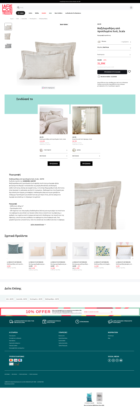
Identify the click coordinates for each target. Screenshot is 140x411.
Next (133, 259)
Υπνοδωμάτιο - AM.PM (36, 299)
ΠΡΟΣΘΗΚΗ (54, 164)
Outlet (44, 13)
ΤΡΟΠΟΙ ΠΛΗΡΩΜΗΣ (33, 374)
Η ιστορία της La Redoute (15, 338)
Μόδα (37, 13)
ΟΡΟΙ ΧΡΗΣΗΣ (14, 374)
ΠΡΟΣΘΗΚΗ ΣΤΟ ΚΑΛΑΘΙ (112, 72)
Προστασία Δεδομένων (14, 343)
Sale (50, 13)
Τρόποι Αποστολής (63, 343)
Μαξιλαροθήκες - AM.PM (52, 299)
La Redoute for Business (73, 13)
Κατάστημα (111, 335)
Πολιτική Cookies (13, 345)
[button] (18, 8)
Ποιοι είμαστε (12, 335)
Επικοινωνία (61, 335)
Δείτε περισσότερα (37, 224)
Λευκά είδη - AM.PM (21, 299)
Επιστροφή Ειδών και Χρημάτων (16, 348)
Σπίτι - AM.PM (9, 299)
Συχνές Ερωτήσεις (63, 338)
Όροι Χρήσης (12, 340)
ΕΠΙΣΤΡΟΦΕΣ (7, 374)
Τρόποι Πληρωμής (63, 345)
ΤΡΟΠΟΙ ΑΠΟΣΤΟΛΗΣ (23, 374)
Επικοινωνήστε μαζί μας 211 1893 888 (73, 1)
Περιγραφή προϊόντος (104, 35)
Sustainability (62, 340)
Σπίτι (30, 13)
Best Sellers (58, 13)
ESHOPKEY (12, 384)
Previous (8, 259)
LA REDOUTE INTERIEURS (14, 262)
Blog (109, 338)
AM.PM (99, 24)
